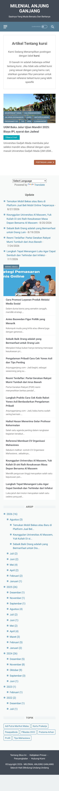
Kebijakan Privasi (38, 755)
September (17, 603)
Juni (14, 559)
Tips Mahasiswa (22, 738)
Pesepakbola (11, 732)
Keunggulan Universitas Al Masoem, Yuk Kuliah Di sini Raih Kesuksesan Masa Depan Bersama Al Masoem (29, 218)
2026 (12, 514)
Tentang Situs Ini (18, 755)
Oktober (16, 670)
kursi (29, 117)
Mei (14, 564)
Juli (14, 553)
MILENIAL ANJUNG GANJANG (29, 8)
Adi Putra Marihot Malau (17, 726)
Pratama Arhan (46, 732)
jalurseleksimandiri (14, 117)
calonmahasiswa (32, 113)
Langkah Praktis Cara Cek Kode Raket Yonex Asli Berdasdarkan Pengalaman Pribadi (27, 401)
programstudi (11, 121)
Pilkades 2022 (28, 732)
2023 (11, 686)
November (17, 598)
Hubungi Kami (38, 758)
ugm (29, 121)
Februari (16, 575)
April (14, 570)
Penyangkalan (21, 758)
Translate (39, 184)
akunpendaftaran (13, 113)
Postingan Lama (44, 162)
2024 (12, 653)
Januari (16, 581)
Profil (7, 738)
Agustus (16, 519)
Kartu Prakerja (40, 726)
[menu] (5, 26)
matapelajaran (41, 117)
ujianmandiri (40, 121)
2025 (12, 586)
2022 (11, 697)
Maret (15, 636)
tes (22, 121)
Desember (17, 592)
